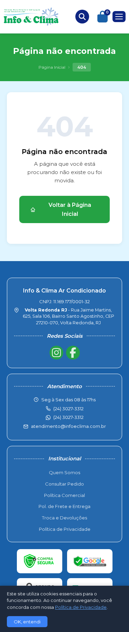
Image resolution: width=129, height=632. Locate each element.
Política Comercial (64, 495)
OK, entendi (27, 621)
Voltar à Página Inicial (70, 209)
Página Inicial (52, 67)
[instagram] (56, 353)
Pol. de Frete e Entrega (64, 506)
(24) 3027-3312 (68, 417)
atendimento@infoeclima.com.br (68, 426)
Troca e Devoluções (64, 517)
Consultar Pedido (64, 484)
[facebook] (73, 353)
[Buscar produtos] (82, 16)
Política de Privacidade (64, 529)
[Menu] (119, 16)
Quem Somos (64, 472)
